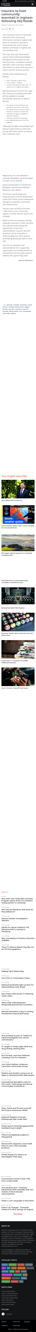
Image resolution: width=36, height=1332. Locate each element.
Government (12, 1265)
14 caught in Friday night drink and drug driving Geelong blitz (16, 1048)
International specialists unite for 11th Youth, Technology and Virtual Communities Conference (16, 1084)
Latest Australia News (8, 1291)
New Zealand (16, 1278)
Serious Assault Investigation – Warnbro (15, 919)
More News (18, 1214)
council (30, 305)
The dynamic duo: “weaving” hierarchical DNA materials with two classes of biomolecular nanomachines (17, 1191)
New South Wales (7, 1275)
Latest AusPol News (7, 1304)
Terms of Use (16, 1322)
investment (14, 1281)
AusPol (18, 1271)
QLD (20, 311)
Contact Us (4, 1325)
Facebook (8, 1314)
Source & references (25, 260)
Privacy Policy (16, 1325)
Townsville (6, 313)
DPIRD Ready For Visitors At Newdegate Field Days (13, 1156)
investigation (6, 1281)
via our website (16, 181)
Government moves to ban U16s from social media (15, 1180)
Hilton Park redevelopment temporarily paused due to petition (17, 1004)
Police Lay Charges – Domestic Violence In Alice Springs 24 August (17, 1208)
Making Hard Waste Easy (12, 971)
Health (25, 1275)
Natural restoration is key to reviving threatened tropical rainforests (17, 1012)
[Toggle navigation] (32, 4)
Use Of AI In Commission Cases (15, 978)
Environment (17, 1275)
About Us (4, 1322)
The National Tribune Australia (20, 1329)
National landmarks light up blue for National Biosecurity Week (17, 986)
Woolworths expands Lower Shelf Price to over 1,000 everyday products (16, 1146)
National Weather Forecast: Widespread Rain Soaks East (14, 1118)
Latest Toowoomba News (9, 1293)
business (23, 1278)
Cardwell (16, 305)
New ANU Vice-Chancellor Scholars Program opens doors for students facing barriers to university (17, 901)
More (16, 1246)
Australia (9, 305)
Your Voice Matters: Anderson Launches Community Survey (14, 1065)
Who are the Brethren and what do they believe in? (21, 1)
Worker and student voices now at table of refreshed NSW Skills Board (17, 1074)
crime (21, 1281)
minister (23, 1271)
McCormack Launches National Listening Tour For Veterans (15, 1056)
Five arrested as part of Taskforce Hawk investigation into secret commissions (16, 1038)
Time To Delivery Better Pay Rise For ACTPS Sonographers (17, 948)
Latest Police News (7, 1300)
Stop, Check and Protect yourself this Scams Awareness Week (16, 1109)
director (5, 307)
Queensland (27, 311)
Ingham (27, 307)
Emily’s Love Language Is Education (17, 1201)
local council (21, 1268)
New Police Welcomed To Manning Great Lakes (17, 995)
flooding (11, 307)
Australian (21, 1265)
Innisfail (5, 309)
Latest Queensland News (9, 1296)
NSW (8, 1268)
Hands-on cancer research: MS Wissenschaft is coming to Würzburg (15, 929)
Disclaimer (27, 1322)
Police (3, 1268)
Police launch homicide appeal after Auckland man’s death (17, 1127)
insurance (11, 309)
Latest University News (8, 1302)
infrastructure (19, 307)
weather (13, 313)
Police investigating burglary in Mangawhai (15, 1136)
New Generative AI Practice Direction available (18, 939)
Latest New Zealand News (9, 1298)
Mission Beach (13, 311)
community (23, 305)
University (5, 1271)
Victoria (14, 1268)
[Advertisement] (18, 155)
